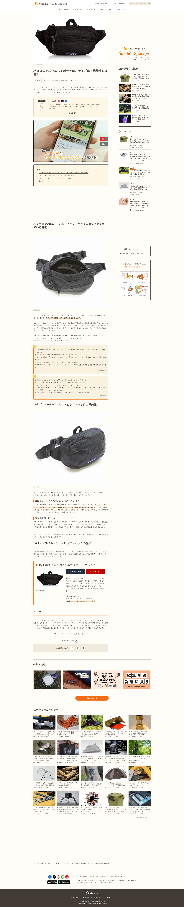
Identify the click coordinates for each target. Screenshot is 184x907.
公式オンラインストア (103, 3)
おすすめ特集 (63, 9)
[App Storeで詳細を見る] (52, 882)
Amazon (42, 590)
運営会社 (111, 883)
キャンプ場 (91, 9)
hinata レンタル (87, 897)
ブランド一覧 (110, 880)
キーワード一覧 (131, 880)
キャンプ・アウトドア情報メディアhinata (47, 863)
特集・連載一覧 (92, 698)
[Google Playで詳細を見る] (64, 882)
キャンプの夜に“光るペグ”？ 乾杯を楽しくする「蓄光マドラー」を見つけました (141, 117)
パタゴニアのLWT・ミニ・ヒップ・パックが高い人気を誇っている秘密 (63, 173)
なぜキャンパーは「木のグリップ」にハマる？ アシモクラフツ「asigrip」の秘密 (141, 86)
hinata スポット (99, 897)
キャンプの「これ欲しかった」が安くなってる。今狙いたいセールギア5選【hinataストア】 (141, 107)
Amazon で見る (75, 571)
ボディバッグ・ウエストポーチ (78, 634)
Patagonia (58, 634)
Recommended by (141, 817)
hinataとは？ (82, 880)
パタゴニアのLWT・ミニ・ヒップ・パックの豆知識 (56, 175)
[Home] (51, 4)
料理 (101, 9)
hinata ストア (75, 897)
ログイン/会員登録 (119, 3)
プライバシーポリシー (92, 883)
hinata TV (110, 897)
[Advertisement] (51, 204)
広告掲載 (91, 880)
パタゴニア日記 (102, 395)
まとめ (41, 181)
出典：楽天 (36, 310)
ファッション (46, 80)
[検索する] (149, 3)
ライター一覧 (120, 880)
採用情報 (104, 883)
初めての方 (121, 9)
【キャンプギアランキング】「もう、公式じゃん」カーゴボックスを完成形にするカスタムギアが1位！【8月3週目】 (141, 76)
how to (110, 9)
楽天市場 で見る (95, 571)
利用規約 (81, 883)
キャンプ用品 (77, 9)
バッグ (65, 634)
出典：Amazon (37, 64)
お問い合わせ (100, 880)
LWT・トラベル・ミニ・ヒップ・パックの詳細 (55, 178)
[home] (92, 893)
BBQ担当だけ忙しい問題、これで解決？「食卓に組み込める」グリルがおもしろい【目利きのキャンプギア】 (141, 96)
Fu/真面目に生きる (101, 370)
